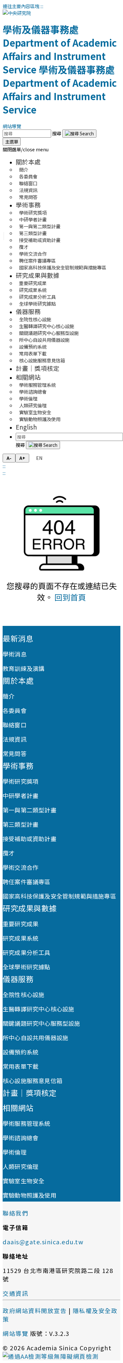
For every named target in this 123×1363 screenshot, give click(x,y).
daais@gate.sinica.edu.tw (43, 1241)
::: (41, 6)
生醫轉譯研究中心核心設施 (38, 1009)
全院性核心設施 (23, 994)
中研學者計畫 (20, 795)
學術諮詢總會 (20, 1137)
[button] (26, 149)
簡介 (8, 696)
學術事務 (28, 204)
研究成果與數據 (37, 275)
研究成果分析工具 (27, 952)
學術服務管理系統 (27, 1123)
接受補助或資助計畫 (39, 239)
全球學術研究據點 (37, 303)
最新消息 (18, 638)
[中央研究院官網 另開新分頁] (17, 12)
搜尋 (57, 133)
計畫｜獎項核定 (37, 368)
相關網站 (28, 376)
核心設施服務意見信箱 (42, 360)
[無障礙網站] (51, 1356)
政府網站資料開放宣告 (35, 1310)
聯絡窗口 (15, 724)
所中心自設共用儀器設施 (35, 1037)
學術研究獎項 (20, 781)
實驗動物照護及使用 (39, 419)
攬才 (8, 853)
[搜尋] (79, 133)
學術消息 (15, 654)
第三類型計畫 (20, 824)
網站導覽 (12, 126)
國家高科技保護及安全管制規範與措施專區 (62, 267)
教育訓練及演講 (23, 668)
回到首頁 (70, 597)
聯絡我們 (15, 1213)
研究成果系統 (20, 938)
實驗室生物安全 (23, 1180)
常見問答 (28, 196)
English (26, 426)
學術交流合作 (20, 867)
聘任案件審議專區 (27, 881)
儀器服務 (28, 311)
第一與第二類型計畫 (29, 810)
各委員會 (15, 710)
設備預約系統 (20, 1052)
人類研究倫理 (20, 1166)
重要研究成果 (20, 923)
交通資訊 (15, 1293)
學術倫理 (15, 1152)
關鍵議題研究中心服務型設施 (41, 1023)
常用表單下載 (20, 1066)
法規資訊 (15, 739)
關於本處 (28, 161)
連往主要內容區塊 (21, 6)
